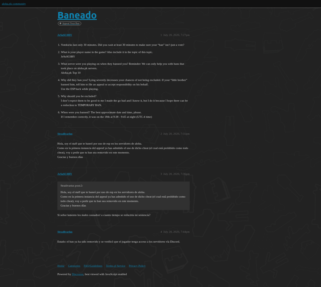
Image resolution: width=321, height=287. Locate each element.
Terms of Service (115, 265)
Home (60, 265)
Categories (74, 265)
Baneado (77, 15)
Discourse (77, 274)
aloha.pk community (14, 3)
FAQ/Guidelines (93, 265)
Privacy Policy (137, 265)
